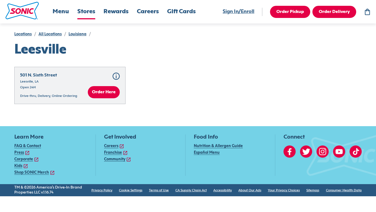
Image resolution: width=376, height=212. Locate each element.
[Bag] (367, 12)
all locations (50, 34)
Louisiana (77, 34)
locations (23, 34)
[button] (22, 11)
